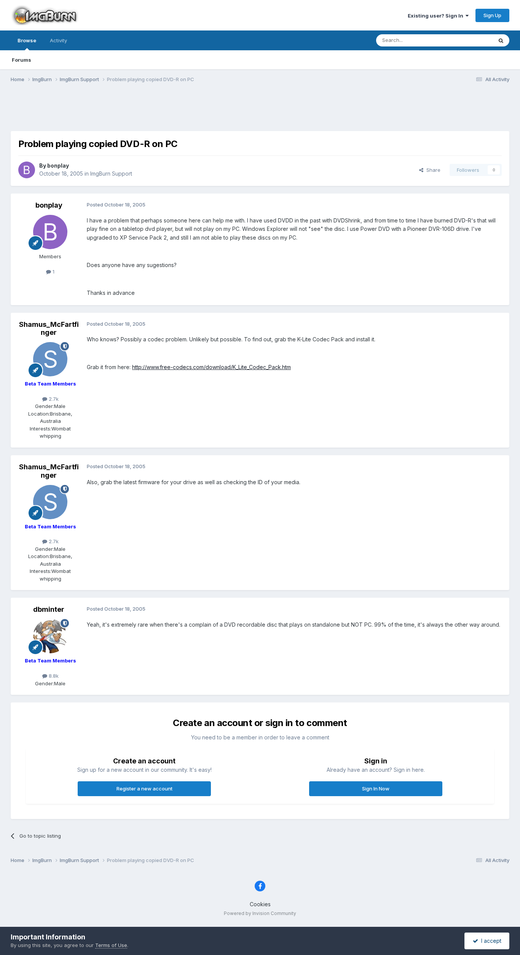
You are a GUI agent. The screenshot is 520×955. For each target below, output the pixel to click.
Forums (21, 60)
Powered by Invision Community (260, 913)
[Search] (501, 40)
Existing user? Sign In (437, 16)
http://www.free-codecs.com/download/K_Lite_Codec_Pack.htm (211, 367)
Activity (58, 40)
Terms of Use (111, 945)
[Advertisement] (260, 111)
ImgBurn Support (111, 173)
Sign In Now (375, 788)
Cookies (260, 904)
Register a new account (144, 788)
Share (431, 170)
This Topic (470, 40)
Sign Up (492, 15)
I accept (489, 940)
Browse (27, 40)
